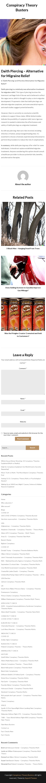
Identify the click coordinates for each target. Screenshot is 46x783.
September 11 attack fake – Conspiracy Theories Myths (20, 564)
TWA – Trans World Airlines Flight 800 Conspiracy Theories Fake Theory (22, 719)
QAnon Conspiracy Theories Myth (13, 582)
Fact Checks (5, 735)
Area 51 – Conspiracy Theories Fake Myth (15, 536)
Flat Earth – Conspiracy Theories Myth (14, 681)
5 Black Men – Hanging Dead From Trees (23, 248)
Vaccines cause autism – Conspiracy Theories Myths (19, 519)
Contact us (5, 728)
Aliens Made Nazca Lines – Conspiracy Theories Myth (19, 661)
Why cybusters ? (7, 503)
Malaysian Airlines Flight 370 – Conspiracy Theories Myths (21, 714)
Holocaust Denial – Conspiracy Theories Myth (17, 688)
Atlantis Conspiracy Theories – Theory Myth (16, 664)
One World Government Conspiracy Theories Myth (19, 568)
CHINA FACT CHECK (8, 616)
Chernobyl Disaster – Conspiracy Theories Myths (18, 626)
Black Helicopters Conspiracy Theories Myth (16, 668)
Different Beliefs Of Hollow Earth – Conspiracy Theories (20, 674)
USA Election (5, 578)
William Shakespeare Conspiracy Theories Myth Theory (20, 599)
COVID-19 (5, 513)
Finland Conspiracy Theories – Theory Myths (16, 647)
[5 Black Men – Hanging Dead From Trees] (23, 223)
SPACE (3, 705)
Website (23, 422)
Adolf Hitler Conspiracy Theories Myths (15, 657)
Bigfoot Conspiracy (8, 543)
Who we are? (5, 506)
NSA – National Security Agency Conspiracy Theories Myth (21, 561)
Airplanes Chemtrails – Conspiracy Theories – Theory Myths (22, 529)
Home (3, 499)
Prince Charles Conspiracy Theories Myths (16, 596)
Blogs (3, 510)
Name (23, 399)
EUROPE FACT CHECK (9, 623)
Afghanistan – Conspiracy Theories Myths (16, 526)
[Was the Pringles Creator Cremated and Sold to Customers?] (23, 313)
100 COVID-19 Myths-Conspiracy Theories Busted (19, 516)
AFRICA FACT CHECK (9, 603)
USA (2, 523)
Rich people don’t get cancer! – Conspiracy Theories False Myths (21, 696)
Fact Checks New (7, 731)
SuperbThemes (31, 778)
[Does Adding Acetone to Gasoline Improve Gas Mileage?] (23, 270)
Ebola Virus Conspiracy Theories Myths (15, 678)
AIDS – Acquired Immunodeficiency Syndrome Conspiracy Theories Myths (21, 607)
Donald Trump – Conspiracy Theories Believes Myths (19, 550)
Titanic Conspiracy (7, 701)
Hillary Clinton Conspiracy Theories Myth (15, 554)
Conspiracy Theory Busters (23, 775)
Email (23, 410)
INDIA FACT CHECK (8, 633)
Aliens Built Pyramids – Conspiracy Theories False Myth (20, 612)
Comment (23, 368)
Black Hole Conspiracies (9, 671)
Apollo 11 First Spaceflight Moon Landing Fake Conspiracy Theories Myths (21, 709)
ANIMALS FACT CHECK (9, 651)
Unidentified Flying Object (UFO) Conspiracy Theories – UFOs (22, 575)
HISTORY (4, 654)
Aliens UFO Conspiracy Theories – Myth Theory (18, 533)
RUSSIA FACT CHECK (9, 644)
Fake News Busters (8, 724)
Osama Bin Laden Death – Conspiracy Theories (17, 571)
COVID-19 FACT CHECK (10, 619)
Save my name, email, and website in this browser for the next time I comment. (23, 434)
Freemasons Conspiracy (9, 592)
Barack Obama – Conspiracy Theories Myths (24, 760)
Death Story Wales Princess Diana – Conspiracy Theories (21, 589)
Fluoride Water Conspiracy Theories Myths (16, 685)
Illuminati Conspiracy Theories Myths (14, 692)
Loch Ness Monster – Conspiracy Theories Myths (18, 629)
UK (2, 586)
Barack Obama (6, 540)
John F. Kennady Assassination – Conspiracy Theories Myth (22, 557)
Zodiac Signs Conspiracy (9, 640)
